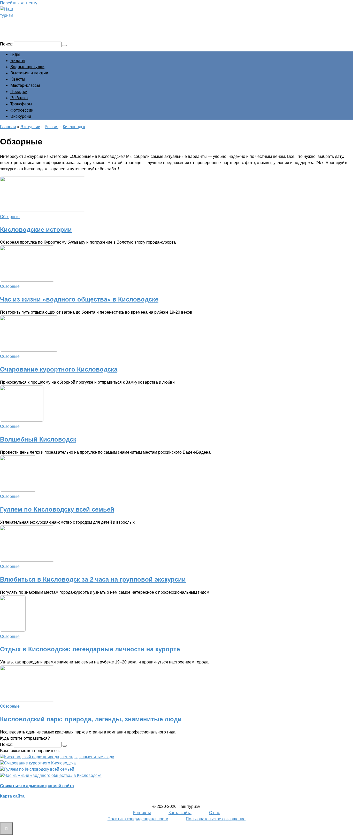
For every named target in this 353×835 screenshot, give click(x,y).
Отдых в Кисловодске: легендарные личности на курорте (90, 649)
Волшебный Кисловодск (38, 439)
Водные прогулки (27, 66)
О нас (214, 812)
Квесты (17, 79)
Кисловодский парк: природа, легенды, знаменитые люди (91, 719)
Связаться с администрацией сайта (37, 786)
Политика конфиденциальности (138, 819)
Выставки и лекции (29, 73)
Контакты (142, 812)
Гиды (15, 54)
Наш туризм (24, 22)
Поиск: (7, 44)
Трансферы (21, 104)
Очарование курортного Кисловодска (58, 369)
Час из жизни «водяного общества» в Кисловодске (79, 299)
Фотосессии (21, 110)
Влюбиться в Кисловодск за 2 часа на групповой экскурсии (93, 579)
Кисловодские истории (36, 229)
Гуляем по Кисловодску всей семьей (57, 509)
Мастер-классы (25, 85)
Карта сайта (12, 796)
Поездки (18, 91)
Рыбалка (19, 97)
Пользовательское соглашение (215, 819)
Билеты (17, 60)
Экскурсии (20, 116)
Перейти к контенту (18, 3)
